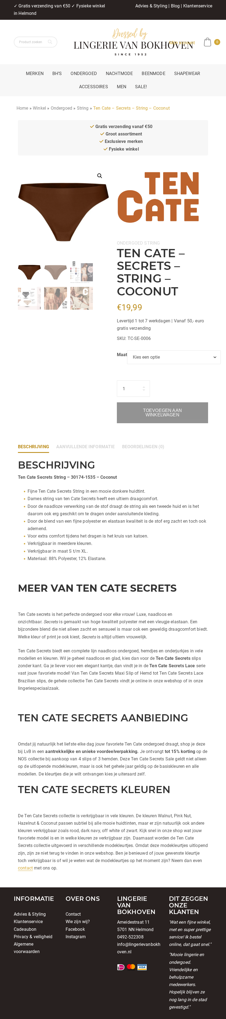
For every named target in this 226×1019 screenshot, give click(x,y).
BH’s (57, 73)
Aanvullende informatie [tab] (85, 446)
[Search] (50, 42)
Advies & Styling (151, 6)
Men (121, 86)
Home (22, 108)
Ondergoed (84, 73)
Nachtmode (119, 73)
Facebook (75, 929)
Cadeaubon (25, 929)
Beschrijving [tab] (33, 446)
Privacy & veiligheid (33, 936)
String (83, 108)
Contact (73, 914)
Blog (175, 6)
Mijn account (182, 42)
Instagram (76, 936)
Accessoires (93, 86)
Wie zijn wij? (78, 921)
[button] (100, 176)
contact (25, 868)
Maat (122, 354)
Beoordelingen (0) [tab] (143, 446)
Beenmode (153, 73)
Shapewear (187, 73)
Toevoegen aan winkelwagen (162, 412)
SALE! (141, 86)
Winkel (39, 108)
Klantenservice (197, 6)
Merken (35, 73)
